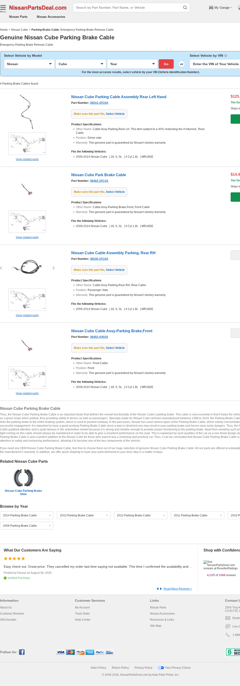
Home (4, 29)
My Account (82, 607)
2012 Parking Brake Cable (134, 515)
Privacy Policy (143, 667)
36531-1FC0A (99, 102)
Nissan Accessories (51, 17)
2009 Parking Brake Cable (20, 525)
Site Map (155, 625)
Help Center (82, 619)
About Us (6, 607)
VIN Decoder (8, 619)
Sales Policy (98, 667)
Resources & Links (162, 619)
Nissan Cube (19, 29)
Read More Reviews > (178, 588)
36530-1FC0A (99, 259)
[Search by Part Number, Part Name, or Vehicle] (185, 7)
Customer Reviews (12, 613)
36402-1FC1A (99, 181)
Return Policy (120, 667)
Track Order (82, 613)
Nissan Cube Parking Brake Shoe (23, 492)
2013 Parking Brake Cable (77, 515)
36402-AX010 (99, 337)
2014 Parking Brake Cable (20, 515)
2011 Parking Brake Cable (190, 515)
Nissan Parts (18, 17)
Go (166, 64)
